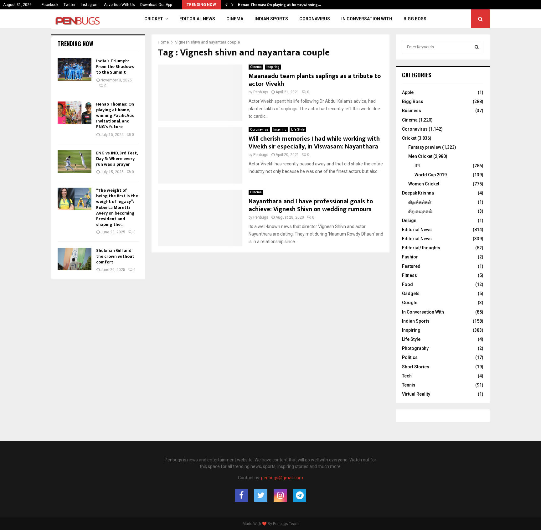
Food (407, 284)
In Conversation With (366, 18)
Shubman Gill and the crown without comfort (115, 256)
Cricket (153, 18)
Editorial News (197, 18)
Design (409, 220)
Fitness (409, 275)
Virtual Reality (416, 394)
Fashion (410, 256)
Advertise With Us (119, 5)
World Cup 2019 (431, 174)
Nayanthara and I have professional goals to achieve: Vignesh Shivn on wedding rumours (311, 205)
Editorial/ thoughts (421, 247)
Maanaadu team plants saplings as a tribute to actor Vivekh (315, 80)
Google (409, 302)
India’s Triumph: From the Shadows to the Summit (115, 66)
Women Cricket (423, 183)
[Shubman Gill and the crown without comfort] (74, 259)
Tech (407, 375)
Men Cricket (420, 156)
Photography (415, 348)
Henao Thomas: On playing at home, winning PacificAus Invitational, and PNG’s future (115, 116)
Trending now (75, 43)
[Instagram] (280, 495)
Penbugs (260, 92)
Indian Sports (271, 18)
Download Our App (156, 5)
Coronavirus (314, 18)
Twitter (69, 5)
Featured (411, 266)
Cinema (234, 18)
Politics (410, 357)
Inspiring (273, 67)
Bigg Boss (415, 18)
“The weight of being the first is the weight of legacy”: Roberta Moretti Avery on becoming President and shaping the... (117, 207)
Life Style (298, 129)
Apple (408, 92)
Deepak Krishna (418, 192)
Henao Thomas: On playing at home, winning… (284, 5)
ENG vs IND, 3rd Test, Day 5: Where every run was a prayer (116, 158)
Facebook (50, 5)
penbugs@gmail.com (282, 477)
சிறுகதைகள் (420, 211)
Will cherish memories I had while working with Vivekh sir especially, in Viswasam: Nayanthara (314, 142)
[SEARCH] (476, 47)
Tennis (408, 384)
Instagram (90, 5)
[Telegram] (299, 495)
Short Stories (415, 366)
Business (411, 110)
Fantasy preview (424, 147)
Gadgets (411, 293)
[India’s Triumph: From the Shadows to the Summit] (74, 69)
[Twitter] (260, 495)
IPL (418, 165)
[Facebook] (241, 495)
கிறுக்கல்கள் (419, 202)
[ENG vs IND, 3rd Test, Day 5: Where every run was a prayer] (74, 161)
